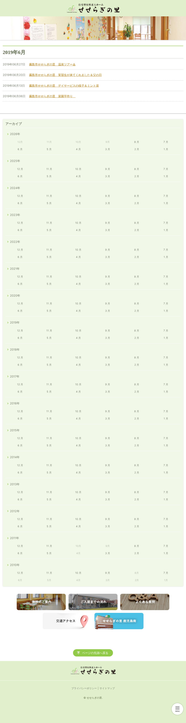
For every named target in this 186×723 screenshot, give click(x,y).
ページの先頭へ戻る (95, 653)
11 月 (49, 168)
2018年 (15, 349)
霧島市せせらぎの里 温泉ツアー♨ (52, 64)
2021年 (15, 268)
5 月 (49, 149)
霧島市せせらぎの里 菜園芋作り (52, 96)
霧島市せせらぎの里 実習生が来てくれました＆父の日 (65, 75)
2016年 (15, 403)
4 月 (78, 149)
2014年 (15, 457)
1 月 (166, 149)
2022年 (15, 242)
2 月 (136, 149)
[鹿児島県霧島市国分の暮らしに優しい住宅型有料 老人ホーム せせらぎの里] (93, 8)
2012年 (15, 511)
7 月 (165, 141)
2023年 (15, 215)
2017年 (14, 376)
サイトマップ (107, 688)
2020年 (15, 295)
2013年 (15, 484)
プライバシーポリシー (84, 688)
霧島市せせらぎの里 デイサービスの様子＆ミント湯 (64, 85)
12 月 (20, 168)
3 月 (107, 149)
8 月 (136, 141)
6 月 (20, 149)
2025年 (15, 161)
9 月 (107, 168)
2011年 (14, 538)
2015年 (15, 430)
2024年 (15, 188)
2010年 (15, 565)
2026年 (15, 134)
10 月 (78, 168)
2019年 (15, 322)
